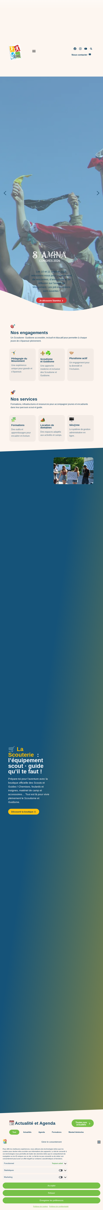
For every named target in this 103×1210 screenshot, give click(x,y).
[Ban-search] (91, 48)
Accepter (52, 1185)
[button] (99, 1142)
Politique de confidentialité (59, 1206)
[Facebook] (75, 48)
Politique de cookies (40, 1206)
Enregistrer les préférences (51, 1200)
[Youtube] (85, 48)
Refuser (51, 1193)
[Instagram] (80, 48)
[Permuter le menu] (34, 52)
